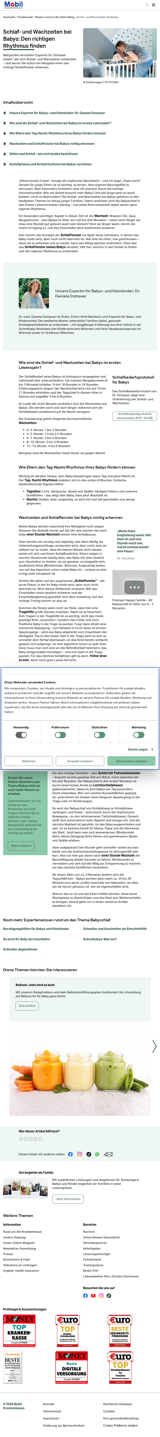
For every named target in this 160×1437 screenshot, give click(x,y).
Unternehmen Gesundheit (101, 1237)
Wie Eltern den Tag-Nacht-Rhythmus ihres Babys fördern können (57, 133)
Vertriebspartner (95, 1243)
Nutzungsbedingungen (136, 622)
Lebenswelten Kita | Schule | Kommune (111, 1276)
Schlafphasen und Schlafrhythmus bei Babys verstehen (50, 164)
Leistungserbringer (97, 1254)
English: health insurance (21, 1270)
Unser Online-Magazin (19, 1243)
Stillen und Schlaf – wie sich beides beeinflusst (43, 154)
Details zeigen (138, 749)
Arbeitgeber (92, 1248)
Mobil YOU (90, 1270)
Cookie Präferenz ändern (120, 1425)
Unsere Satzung (14, 1237)
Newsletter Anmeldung (19, 1248)
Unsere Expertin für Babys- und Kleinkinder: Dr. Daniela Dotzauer (57, 113)
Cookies (109, 1411)
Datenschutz (134, 650)
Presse (8, 1254)
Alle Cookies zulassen (131, 761)
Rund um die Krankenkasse (22, 1232)
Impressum (51, 1418)
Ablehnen (29, 761)
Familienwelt (92, 1259)
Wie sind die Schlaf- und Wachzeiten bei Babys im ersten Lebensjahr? (60, 123)
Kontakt (48, 1404)
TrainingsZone (93, 1265)
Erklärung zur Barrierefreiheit (63, 1425)
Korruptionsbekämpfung (121, 1418)
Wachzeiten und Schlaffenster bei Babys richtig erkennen (51, 144)
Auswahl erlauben (80, 761)
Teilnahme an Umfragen (20, 1265)
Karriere (89, 1232)
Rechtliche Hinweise (117, 1404)
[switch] (60, 735)
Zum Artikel (27, 1006)
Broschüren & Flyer (16, 1259)
